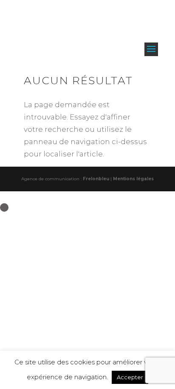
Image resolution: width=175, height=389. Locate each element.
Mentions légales (133, 179)
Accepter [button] (130, 377)
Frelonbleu (96, 179)
